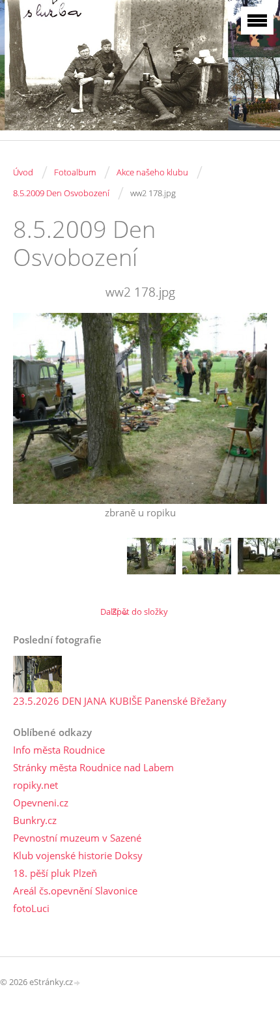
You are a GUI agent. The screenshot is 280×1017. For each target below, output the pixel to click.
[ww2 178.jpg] (151, 562)
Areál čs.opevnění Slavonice (75, 890)
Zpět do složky (140, 611)
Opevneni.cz (40, 802)
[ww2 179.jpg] (206, 562)
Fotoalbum (75, 172)
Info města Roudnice (59, 749)
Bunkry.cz (35, 820)
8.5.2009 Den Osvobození (61, 193)
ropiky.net (35, 784)
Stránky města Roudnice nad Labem (93, 767)
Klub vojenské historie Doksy (78, 855)
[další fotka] (245, 408)
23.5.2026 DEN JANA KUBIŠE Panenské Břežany (120, 700)
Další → (114, 611)
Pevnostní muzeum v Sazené (77, 837)
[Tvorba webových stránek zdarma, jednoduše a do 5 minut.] (77, 982)
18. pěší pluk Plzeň (55, 872)
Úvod (23, 172)
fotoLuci (31, 908)
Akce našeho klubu (152, 172)
